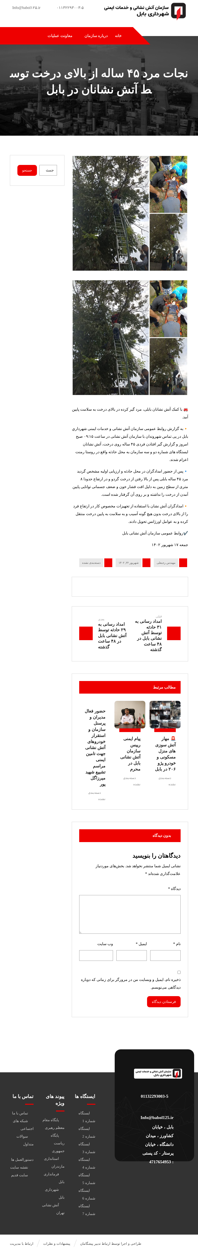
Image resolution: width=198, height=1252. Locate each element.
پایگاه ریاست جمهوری (57, 1143)
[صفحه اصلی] (170, 101)
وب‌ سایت (105, 944)
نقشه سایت (19, 1167)
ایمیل (141, 944)
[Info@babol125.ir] (157, 1106)
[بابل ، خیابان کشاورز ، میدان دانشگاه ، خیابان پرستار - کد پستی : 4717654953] (157, 1117)
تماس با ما (20, 1113)
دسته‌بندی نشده (91, 562)
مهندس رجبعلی (166, 562)
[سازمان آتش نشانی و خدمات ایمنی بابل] (144, 11)
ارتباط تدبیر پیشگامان (95, 1243)
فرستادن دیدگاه (164, 1002)
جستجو (27, 170)
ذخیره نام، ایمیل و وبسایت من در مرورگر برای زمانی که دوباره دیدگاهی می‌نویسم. (131, 983)
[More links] (32, 36)
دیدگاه (174, 889)
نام (177, 944)
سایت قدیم (19, 1175)
